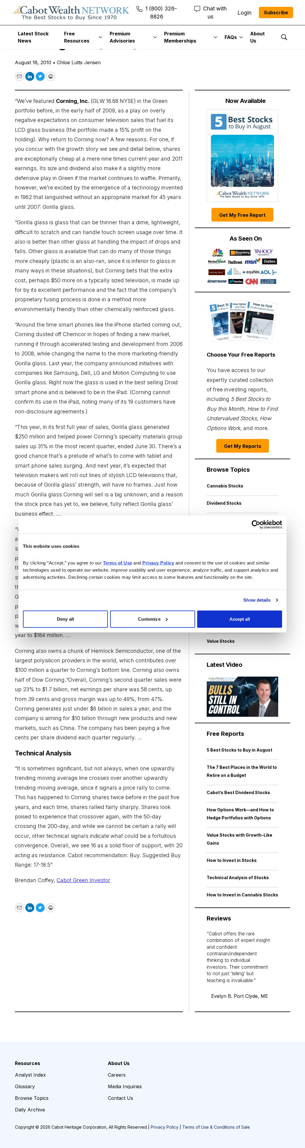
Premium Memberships (180, 37)
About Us (257, 37)
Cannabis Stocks (225, 485)
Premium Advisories (122, 37)
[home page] (71, 12)
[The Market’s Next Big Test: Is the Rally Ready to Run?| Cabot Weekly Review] (242, 697)
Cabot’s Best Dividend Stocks (238, 792)
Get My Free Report (242, 215)
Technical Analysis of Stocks (238, 877)
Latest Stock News (33, 37)
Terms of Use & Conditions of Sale (216, 1127)
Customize (149, 618)
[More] (100, 37)
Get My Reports (242, 446)
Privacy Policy (164, 1127)
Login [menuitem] (244, 13)
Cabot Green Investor (83, 880)
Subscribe (276, 12)
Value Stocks (221, 641)
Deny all (65, 618)
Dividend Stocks (224, 503)
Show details (256, 600)
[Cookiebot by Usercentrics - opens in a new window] (256, 524)
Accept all (239, 618)
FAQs (231, 37)
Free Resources (76, 37)
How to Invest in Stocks (232, 860)
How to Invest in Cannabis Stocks (242, 894)
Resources (27, 1063)
